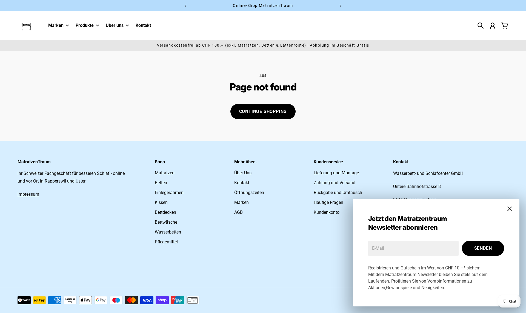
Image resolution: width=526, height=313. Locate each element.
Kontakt (241, 182)
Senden (483, 248)
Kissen (161, 202)
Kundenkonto (326, 212)
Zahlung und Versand (334, 182)
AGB (238, 212)
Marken (56, 25)
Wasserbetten (168, 232)
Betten (161, 182)
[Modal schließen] (509, 208)
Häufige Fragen (328, 202)
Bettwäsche (166, 222)
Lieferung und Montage (336, 172)
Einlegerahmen (169, 192)
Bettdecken (165, 212)
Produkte (85, 25)
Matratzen (165, 172)
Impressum (28, 194)
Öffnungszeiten (249, 192)
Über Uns (242, 172)
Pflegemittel (166, 241)
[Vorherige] (185, 5)
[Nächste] (340, 5)
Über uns (115, 25)
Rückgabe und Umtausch (338, 192)
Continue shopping (263, 111)
